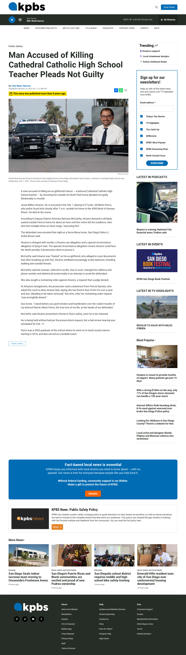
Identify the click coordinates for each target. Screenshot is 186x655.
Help (157, 28)
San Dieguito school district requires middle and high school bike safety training (112, 577)
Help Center (104, 638)
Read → (57, 527)
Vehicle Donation (144, 634)
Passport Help (105, 634)
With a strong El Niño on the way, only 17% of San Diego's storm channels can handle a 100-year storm (157, 393)
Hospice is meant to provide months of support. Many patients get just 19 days (157, 377)
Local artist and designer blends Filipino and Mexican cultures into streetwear (155, 435)
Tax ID (139, 629)
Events (144, 28)
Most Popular (145, 340)
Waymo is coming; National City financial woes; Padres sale (154, 231)
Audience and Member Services (112, 609)
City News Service (21, 85)
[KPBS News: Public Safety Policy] (30, 518)
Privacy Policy (67, 638)
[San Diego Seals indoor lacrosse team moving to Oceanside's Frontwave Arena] (29, 555)
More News (16, 540)
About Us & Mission (69, 609)
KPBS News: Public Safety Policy (75, 510)
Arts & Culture (71, 28)
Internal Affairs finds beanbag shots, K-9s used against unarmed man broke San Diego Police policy (156, 408)
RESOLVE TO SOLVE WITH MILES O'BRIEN (154, 327)
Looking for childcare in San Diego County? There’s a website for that (155, 422)
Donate (93, 493)
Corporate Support (145, 609)
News (26, 28)
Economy (12, 570)
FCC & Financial (68, 624)
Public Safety (16, 46)
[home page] (27, 7)
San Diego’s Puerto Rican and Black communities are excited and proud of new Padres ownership (70, 579)
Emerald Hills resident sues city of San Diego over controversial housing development (155, 579)
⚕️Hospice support (149, 51)
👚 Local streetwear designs (154, 56)
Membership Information (147, 619)
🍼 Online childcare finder (153, 61)
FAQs (101, 624)
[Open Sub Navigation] (31, 28)
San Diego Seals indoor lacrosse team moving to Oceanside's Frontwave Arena (28, 577)
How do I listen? (105, 629)
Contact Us (104, 619)
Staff (63, 643)
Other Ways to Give (145, 624)
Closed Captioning (107, 614)
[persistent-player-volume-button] (20, 20)
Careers (64, 619)
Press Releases (67, 634)
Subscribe (157, 163)
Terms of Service (68, 648)
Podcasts (108, 28)
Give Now (169, 7)
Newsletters (66, 614)
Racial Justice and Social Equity (63, 570)
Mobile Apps (66, 629)
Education (98, 570)
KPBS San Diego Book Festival (153, 279)
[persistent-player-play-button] (12, 19)
